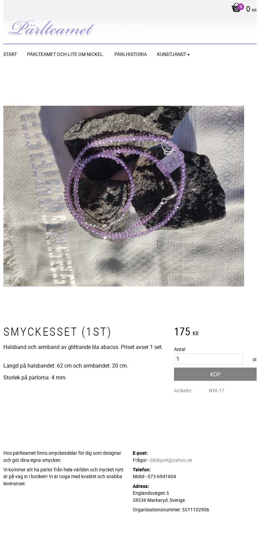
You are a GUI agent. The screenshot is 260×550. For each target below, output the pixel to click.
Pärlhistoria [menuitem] (130, 54)
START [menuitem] (10, 54)
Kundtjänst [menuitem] (171, 54)
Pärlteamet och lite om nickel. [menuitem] (65, 54)
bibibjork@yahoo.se (171, 460)
